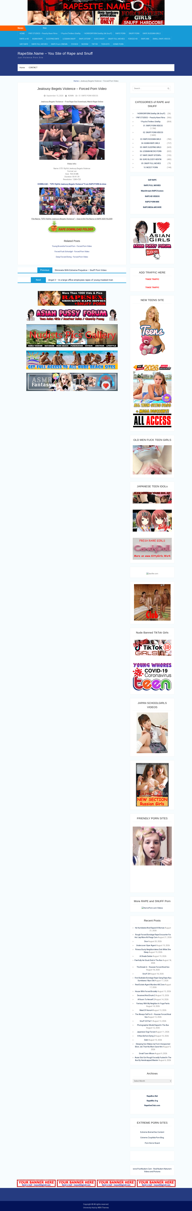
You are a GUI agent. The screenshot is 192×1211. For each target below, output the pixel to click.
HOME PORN (118, 44)
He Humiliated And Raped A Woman (44, 28)
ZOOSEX (74, 44)
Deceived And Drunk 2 (146, 995)
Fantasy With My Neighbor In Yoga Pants (153, 1003)
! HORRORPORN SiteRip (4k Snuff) (98, 33)
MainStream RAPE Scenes (152, 191)
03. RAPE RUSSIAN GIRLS (150, 139)
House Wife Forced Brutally (146, 991)
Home (22, 67)
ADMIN (71, 96)
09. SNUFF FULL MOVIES (151, 163)
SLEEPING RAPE (52, 39)
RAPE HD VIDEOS (152, 196)
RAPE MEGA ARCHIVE (152, 207)
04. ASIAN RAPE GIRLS (150, 143)
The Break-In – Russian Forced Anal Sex (153, 967)
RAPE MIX (145, 39)
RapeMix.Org (152, 1101)
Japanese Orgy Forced (146, 1032)
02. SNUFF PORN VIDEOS (153, 132)
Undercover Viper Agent (146, 945)
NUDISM (85, 44)
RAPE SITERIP (85, 39)
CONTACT (33, 67)
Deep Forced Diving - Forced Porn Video (72, 257)
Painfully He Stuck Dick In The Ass (148, 960)
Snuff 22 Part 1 (146, 1021)
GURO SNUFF (99, 39)
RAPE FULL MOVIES (40, 44)
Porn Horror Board (152, 1143)
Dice (146, 941)
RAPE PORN (120, 33)
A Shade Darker (146, 956)
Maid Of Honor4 (146, 1010)
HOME (22, 33)
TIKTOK (95, 44)
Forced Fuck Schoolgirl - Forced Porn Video (72, 251)
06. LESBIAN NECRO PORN (150, 151)
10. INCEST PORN (151, 167)
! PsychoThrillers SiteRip (71, 33)
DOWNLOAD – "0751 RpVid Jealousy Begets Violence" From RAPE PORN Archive (72, 184)
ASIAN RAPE (37, 39)
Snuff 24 (146, 974)
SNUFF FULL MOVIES (116, 39)
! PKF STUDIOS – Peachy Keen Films (42, 33)
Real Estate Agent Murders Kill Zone (150, 985)
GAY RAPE (24, 44)
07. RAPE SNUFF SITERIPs (150, 155)
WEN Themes (103, 1208)
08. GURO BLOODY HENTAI (150, 159)
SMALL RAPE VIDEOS (161, 39)
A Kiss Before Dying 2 (146, 1036)
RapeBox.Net (152, 1096)
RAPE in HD (24, 39)
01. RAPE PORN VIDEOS (88, 96)
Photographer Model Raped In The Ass (153, 1025)
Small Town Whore (146, 1053)
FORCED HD (133, 39)
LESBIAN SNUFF (69, 39)
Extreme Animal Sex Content (152, 1132)
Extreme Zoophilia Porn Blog (152, 1138)
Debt (146, 1040)
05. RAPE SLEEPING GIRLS (150, 147)
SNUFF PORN (134, 33)
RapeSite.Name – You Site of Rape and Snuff (55, 53)
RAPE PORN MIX (152, 202)
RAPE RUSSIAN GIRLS (152, 33)
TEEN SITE (105, 44)
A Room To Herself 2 (146, 999)
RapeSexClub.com (152, 1105)
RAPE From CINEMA (59, 44)
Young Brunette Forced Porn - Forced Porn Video (72, 246)
